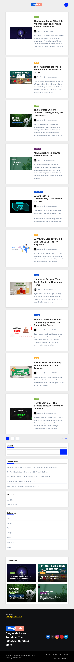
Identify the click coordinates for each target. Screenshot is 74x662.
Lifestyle (37, 148)
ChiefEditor (40, 31)
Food (36, 275)
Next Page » (64, 438)
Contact (54, 654)
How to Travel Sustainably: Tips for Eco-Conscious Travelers (48, 365)
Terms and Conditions (61, 658)
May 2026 (10, 500)
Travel (36, 62)
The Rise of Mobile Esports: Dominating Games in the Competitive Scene (48, 322)
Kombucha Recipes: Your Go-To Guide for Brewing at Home (48, 282)
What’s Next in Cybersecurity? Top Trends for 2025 (48, 199)
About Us (47, 654)
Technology (38, 191)
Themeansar (16, 658)
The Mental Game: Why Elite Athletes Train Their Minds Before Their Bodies (48, 24)
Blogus (8, 658)
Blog (36, 234)
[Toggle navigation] (7, 5)
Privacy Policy (63, 654)
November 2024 (12, 505)
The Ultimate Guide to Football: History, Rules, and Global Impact (48, 113)
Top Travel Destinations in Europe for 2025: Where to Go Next (47, 70)
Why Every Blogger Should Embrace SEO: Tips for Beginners (48, 242)
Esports (37, 315)
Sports (37, 17)
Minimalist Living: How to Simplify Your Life (21, 481)
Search (10, 446)
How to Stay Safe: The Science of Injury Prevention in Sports (48, 406)
